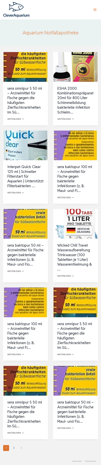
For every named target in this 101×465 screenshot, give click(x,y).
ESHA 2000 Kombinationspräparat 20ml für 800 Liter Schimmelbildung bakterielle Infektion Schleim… (75, 100)
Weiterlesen (15, 119)
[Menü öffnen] (95, 9)
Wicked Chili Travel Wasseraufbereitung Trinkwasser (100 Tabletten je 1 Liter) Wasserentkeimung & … (74, 257)
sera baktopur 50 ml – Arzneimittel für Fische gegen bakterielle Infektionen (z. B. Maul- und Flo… (25, 255)
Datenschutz (90, 461)
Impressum (77, 461)
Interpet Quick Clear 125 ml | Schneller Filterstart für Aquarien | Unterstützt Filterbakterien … (25, 176)
